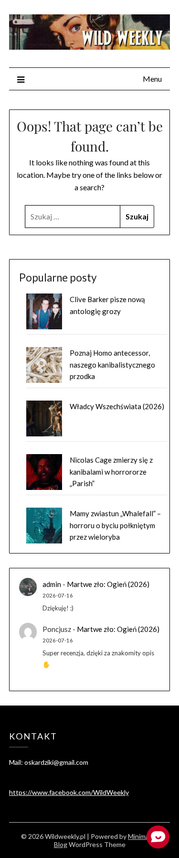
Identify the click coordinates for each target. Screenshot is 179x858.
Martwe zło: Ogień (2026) (108, 584)
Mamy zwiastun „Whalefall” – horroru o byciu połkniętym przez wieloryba (115, 525)
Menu (152, 78)
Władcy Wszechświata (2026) (117, 406)
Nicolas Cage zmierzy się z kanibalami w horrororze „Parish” (111, 472)
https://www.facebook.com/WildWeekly (69, 792)
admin (51, 584)
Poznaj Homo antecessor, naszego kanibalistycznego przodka (112, 364)
